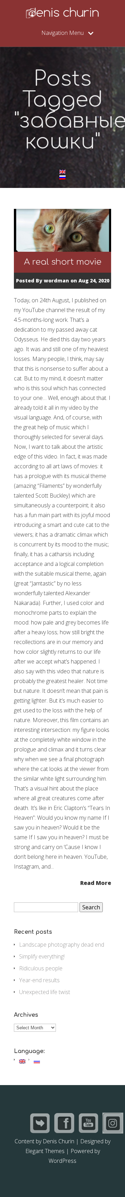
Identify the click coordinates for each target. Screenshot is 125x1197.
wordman (56, 280)
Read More (95, 882)
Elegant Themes (45, 1151)
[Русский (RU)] (62, 177)
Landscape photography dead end (61, 944)
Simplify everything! (42, 956)
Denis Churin (58, 1141)
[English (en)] (62, 172)
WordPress (62, 1161)
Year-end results (39, 980)
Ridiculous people (40, 968)
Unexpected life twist (44, 992)
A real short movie (62, 262)
